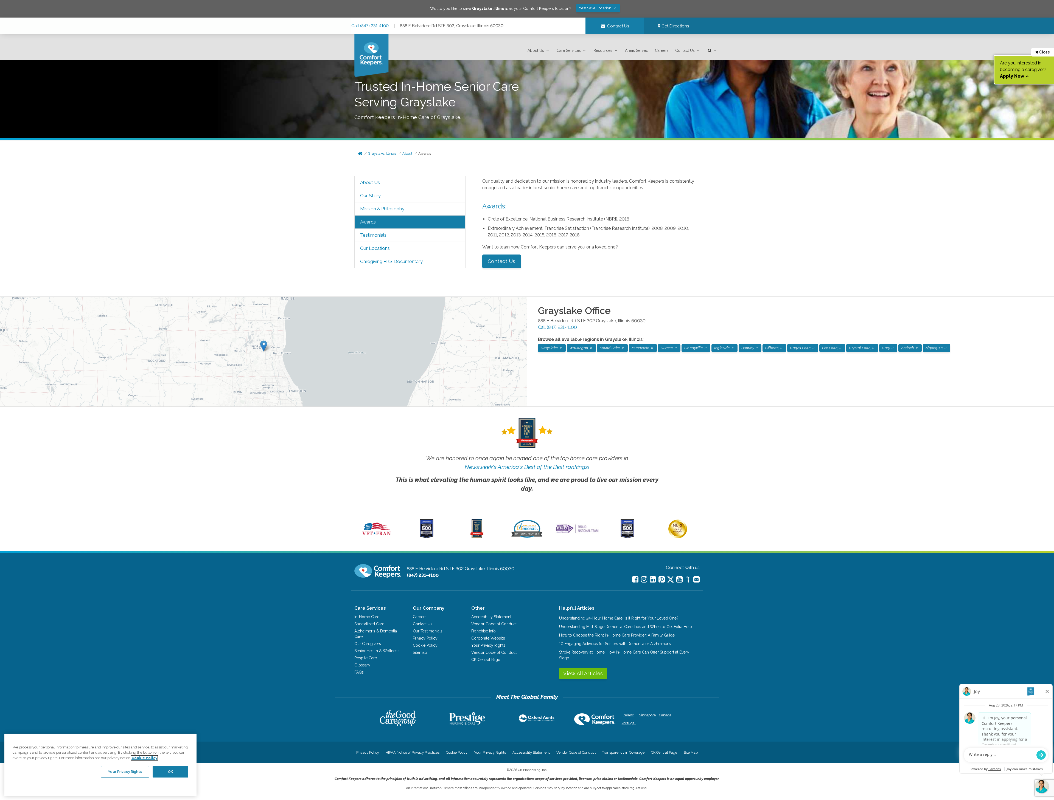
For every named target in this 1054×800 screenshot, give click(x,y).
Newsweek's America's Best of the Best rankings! (527, 466)
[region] (100, 765)
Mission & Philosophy (382, 208)
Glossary (362, 665)
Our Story (370, 195)
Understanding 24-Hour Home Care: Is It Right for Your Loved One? (619, 618)
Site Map (691, 752)
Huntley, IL (750, 348)
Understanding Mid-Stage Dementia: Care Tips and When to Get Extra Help (625, 626)
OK (170, 772)
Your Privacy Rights (488, 645)
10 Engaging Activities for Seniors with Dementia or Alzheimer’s (615, 643)
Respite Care (365, 658)
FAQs (359, 672)
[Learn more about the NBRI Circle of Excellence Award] (677, 537)
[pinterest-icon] (661, 579)
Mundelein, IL (643, 348)
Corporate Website (488, 638)
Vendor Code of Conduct (494, 624)
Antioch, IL (910, 348)
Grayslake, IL (552, 348)
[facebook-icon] (635, 579)
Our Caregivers (367, 643)
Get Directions (674, 26)
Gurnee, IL (669, 348)
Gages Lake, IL (802, 348)
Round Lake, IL (612, 348)
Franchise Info (483, 631)
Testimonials (373, 235)
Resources (602, 50)
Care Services (569, 50)
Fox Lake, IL (832, 348)
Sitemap (420, 652)
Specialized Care (369, 624)
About (407, 153)
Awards (424, 153)
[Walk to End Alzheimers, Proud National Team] (577, 533)
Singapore (647, 715)
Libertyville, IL (696, 348)
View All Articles (583, 673)
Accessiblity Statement (491, 617)
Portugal (629, 723)
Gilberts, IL (774, 348)
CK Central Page (485, 659)
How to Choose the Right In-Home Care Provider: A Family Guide (617, 635)
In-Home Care (366, 617)
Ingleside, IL (724, 348)
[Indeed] (688, 580)
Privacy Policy (425, 638)
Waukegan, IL (581, 348)
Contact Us (685, 50)
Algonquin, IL (937, 348)
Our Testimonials (427, 631)
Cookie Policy (425, 645)
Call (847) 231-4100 (370, 25)
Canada (665, 715)
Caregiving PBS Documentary (391, 261)
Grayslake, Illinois (382, 153)
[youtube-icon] (679, 579)
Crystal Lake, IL (862, 348)
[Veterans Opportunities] (376, 537)
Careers (662, 50)
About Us (536, 50)
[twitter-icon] (670, 580)
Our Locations (375, 248)
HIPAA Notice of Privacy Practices (412, 752)
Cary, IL (888, 348)
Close (1044, 52)
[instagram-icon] (644, 579)
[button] (539, 50)
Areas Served (636, 50)
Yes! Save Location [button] (595, 8)
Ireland (628, 715)
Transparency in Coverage (623, 752)
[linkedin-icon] (653, 579)
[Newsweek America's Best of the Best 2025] (477, 537)
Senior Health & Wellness (376, 651)
